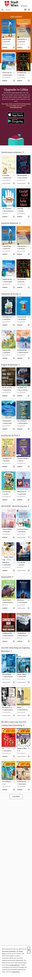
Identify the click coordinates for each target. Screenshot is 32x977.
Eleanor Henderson (8, 211)
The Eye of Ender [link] (22, 458)
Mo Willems (7, 460)
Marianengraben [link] (22, 175)
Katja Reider (7, 352)
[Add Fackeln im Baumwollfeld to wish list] (29, 756)
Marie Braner (7, 319)
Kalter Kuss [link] (5, 562)
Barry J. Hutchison (23, 390)
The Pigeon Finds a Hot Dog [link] (7, 458)
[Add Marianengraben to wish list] (29, 183)
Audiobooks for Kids (9, 435)
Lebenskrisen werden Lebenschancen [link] (22, 39)
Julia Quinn (21, 564)
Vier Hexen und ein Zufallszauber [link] (7, 317)
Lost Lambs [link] (5, 175)
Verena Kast (22, 41)
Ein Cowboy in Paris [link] (7, 781)
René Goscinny (7, 750)
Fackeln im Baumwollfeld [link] (22, 748)
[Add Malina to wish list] (29, 716)
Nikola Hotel (7, 531)
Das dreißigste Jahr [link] (7, 674)
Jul (19, 750)
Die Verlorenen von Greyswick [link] (22, 73)
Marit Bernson (22, 531)
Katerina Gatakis (8, 75)
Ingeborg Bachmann (9, 676)
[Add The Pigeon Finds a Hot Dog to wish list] (14, 467)
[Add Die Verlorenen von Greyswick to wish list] (29, 81)
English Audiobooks (9, 365)
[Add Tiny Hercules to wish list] (14, 500)
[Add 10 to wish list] (14, 756)
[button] (14, 39)
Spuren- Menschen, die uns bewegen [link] (22, 674)
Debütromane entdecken (11, 152)
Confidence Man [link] (7, 633)
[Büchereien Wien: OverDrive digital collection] (16, 4)
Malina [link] (19, 707)
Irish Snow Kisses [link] (22, 529)
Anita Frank (22, 75)
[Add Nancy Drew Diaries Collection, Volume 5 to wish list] (29, 500)
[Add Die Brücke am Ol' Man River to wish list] (29, 790)
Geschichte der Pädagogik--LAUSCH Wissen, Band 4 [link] (22, 317)
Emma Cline (7, 41)
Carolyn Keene (22, 494)
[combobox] (12, 10)
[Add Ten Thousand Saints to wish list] (14, 217)
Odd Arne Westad (23, 423)
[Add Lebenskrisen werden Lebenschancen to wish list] (29, 47)
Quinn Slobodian (23, 602)
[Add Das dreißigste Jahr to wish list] (14, 682)
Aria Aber (21, 211)
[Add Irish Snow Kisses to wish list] (29, 537)
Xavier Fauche (22, 784)
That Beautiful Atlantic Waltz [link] (7, 421)
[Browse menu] (29, 9)
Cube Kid (21, 460)
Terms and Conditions (9, 951)
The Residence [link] (21, 633)
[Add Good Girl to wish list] (29, 217)
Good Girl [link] (20, 209)
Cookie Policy (15, 972)
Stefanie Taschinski (23, 352)
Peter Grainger (7, 390)
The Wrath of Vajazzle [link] (22, 388)
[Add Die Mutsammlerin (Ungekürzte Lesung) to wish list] (29, 358)
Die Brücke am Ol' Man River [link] (22, 781)
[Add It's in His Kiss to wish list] (29, 571)
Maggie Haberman (8, 635)
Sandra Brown (7, 564)
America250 (6, 577)
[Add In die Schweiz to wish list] (14, 47)
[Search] (2, 9)
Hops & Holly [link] (6, 350)
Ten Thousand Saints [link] (7, 209)
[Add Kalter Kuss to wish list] (14, 571)
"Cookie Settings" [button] (14, 965)
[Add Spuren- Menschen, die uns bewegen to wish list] (29, 682)
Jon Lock (6, 494)
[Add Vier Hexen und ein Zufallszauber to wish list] (14, 325)
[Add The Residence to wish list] (29, 641)
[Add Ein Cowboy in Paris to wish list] (14, 790)
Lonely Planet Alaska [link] (7, 600)
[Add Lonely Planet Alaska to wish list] (14, 608)
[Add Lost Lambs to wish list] (14, 183)
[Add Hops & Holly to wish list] (14, 358)
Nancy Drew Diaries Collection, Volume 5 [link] (22, 492)
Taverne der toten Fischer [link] (7, 73)
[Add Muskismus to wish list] (29, 608)
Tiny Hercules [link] (6, 492)
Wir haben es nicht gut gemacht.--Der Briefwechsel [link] (7, 707)
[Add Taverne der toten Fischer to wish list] (14, 81)
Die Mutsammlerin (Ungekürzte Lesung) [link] (22, 350)
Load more (16, 796)
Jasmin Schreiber (23, 177)
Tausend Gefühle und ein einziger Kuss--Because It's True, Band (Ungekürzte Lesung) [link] (7, 529)
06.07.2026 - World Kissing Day (14, 506)
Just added (16, 16)
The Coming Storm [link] (22, 421)
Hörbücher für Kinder (10, 294)
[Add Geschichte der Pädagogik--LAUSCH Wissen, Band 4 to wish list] (29, 325)
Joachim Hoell (22, 676)
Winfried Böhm (22, 319)
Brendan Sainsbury (8, 602)
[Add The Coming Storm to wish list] (29, 429)
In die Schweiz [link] (6, 39)
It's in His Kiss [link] (21, 562)
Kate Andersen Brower (24, 635)
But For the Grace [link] (7, 388)
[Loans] (25, 10)
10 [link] (3, 748)
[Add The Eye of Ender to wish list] (29, 467)
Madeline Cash (7, 177)
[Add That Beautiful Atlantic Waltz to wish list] (14, 429)
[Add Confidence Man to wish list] (14, 641)
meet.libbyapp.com (16, 107)
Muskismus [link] (20, 600)
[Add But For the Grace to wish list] (14, 396)
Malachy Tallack (8, 423)
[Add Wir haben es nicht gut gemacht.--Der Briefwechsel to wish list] (14, 716)
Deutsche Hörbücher (10, 223)
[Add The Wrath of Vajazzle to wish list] (29, 396)
